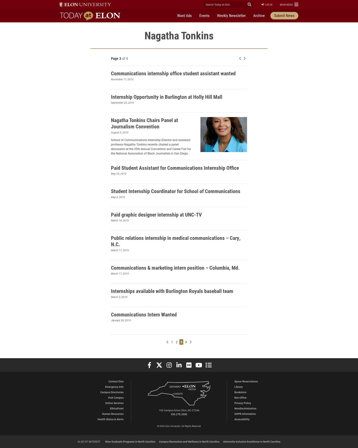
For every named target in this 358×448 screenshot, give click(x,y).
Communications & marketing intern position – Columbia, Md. (175, 267)
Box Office (240, 397)
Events (204, 15)
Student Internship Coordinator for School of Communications (175, 191)
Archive (259, 15)
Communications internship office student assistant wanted (173, 73)
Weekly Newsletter (231, 15)
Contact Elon (116, 381)
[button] (289, 4)
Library (238, 387)
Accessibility (241, 419)
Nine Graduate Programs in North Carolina (130, 441)
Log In (268, 4)
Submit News (284, 15)
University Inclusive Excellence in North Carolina (251, 441)
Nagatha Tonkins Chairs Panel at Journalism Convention (144, 123)
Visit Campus (116, 397)
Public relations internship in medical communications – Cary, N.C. (176, 241)
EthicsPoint (117, 408)
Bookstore (240, 392)
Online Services (114, 403)
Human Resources (113, 414)
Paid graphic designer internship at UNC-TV (156, 214)
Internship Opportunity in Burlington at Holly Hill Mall (166, 96)
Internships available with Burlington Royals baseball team (172, 290)
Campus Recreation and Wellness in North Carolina (189, 441)
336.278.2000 (179, 414)
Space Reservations (246, 381)
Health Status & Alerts (111, 419)
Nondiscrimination (245, 408)
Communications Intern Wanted (144, 314)
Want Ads (184, 15)
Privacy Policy (242, 403)
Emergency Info (114, 387)
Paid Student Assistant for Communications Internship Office (175, 167)
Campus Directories (112, 392)
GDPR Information (245, 414)
